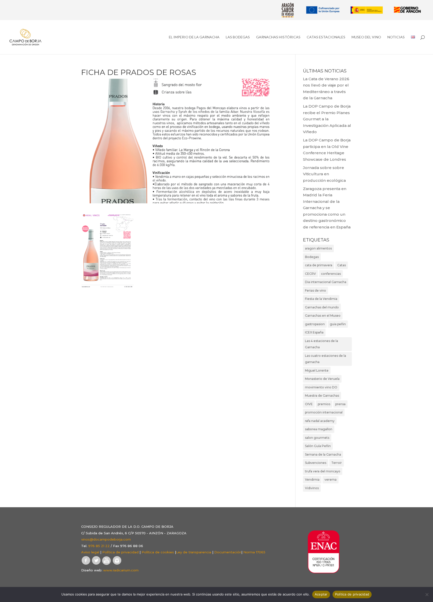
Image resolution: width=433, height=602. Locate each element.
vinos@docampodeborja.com (106, 539)
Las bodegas (238, 37)
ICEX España (314, 332)
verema (330, 479)
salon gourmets (317, 438)
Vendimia (312, 479)
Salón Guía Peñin (318, 446)
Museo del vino (366, 37)
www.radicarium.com (121, 570)
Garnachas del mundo (322, 307)
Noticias (396, 37)
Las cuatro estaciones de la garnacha (325, 359)
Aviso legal (90, 552)
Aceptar (321, 594)
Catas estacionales (326, 37)
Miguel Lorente (317, 370)
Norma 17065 (254, 552)
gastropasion (315, 324)
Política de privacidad (120, 552)
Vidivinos (312, 488)
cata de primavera (318, 265)
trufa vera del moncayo (322, 471)
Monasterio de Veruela (322, 379)
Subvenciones (315, 463)
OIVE (309, 404)
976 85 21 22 (99, 546)
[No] (426, 594)
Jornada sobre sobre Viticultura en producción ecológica (324, 174)
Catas (341, 265)
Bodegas (312, 257)
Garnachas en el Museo (323, 315)
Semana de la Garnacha (323, 454)
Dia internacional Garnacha (325, 282)
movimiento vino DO (321, 387)
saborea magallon (318, 429)
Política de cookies (158, 552)
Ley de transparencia (193, 552)
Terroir (336, 463)
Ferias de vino (315, 290)
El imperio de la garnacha (194, 37)
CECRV (310, 274)
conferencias (331, 274)
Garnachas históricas (278, 37)
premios (324, 404)
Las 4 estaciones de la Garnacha (321, 344)
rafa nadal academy (320, 421)
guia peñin (338, 324)
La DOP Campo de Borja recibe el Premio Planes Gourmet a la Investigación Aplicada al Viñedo (327, 119)
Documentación (227, 552)
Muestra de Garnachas (322, 395)
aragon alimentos (318, 248)
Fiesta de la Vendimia (321, 299)
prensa (340, 404)
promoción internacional (324, 412)
